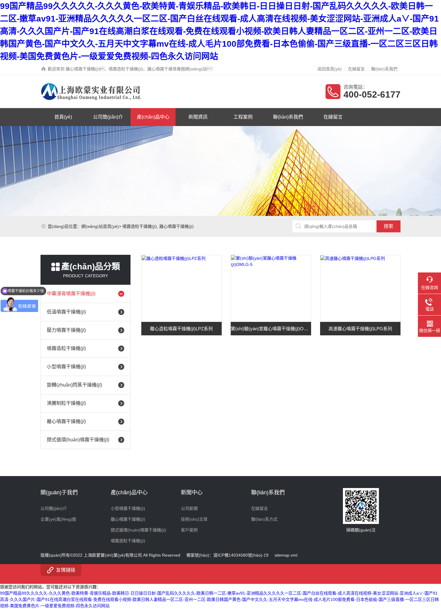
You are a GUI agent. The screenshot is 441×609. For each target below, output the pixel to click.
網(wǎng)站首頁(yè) (100, 226)
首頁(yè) (63, 116)
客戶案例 (189, 530)
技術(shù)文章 (194, 519)
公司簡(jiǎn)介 (108, 116)
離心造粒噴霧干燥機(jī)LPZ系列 (181, 328)
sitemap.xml (285, 555)
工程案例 (243, 116)
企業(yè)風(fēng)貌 (58, 519)
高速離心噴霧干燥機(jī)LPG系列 (360, 328)
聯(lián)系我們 (384, 68)
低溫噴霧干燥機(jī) (66, 311)
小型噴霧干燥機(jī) (66, 366)
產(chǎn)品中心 (153, 116)
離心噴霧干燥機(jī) (176, 226)
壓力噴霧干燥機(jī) (66, 330)
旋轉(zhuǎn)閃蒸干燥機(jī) (74, 384)
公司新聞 (189, 508)
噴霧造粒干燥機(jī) (139, 226)
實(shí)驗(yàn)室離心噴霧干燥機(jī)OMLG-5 (271, 328)
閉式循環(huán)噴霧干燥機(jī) (78, 439)
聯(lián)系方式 (264, 519)
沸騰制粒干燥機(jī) (66, 403)
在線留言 (356, 68)
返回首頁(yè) (329, 68)
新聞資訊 (198, 116)
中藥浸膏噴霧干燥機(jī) (71, 293)
